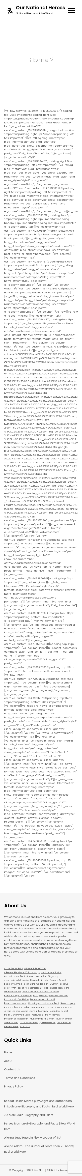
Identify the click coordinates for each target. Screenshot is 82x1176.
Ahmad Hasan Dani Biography (42, 976)
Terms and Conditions (19, 1078)
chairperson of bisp (38, 987)
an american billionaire (16, 980)
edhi (66, 987)
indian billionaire (13, 1007)
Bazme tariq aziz (39, 980)
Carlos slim (42, 983)
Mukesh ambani (64, 1018)
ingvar (50, 1007)
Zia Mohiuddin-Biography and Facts (28, 1115)
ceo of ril (22, 987)
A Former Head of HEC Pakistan (20, 972)
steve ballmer (11, 1026)
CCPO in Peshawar (59, 983)
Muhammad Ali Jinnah (42, 1018)
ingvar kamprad (63, 1007)
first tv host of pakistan (16, 999)
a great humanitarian (50, 972)
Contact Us (12, 1069)
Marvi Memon (52, 1014)
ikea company (68, 1003)
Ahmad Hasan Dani (14, 976)
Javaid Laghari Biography (34, 1011)
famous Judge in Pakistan (18, 995)
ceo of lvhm (10, 987)
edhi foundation (12, 991)
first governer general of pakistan (50, 995)
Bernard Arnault (58, 980)
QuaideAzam (64, 1022)
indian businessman (34, 1007)
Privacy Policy (13, 1086)
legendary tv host (59, 1011)
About (8, 1061)
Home (8, 1052)
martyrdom (38, 1014)
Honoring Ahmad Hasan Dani (43, 1003)
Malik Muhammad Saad (17, 1014)
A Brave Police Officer (35, 968)
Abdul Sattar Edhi (13, 968)
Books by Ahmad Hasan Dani (19, 983)
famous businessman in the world (40, 991)
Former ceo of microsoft (42, 999)
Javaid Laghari (12, 1011)
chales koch (56, 987)
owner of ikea (11, 1022)
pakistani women (29, 1022)
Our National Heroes (40, 7)
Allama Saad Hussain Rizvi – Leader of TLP (32, 1138)
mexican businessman (16, 1018)
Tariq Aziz (25, 1026)
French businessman (15, 1003)
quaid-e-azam (48, 1022)
